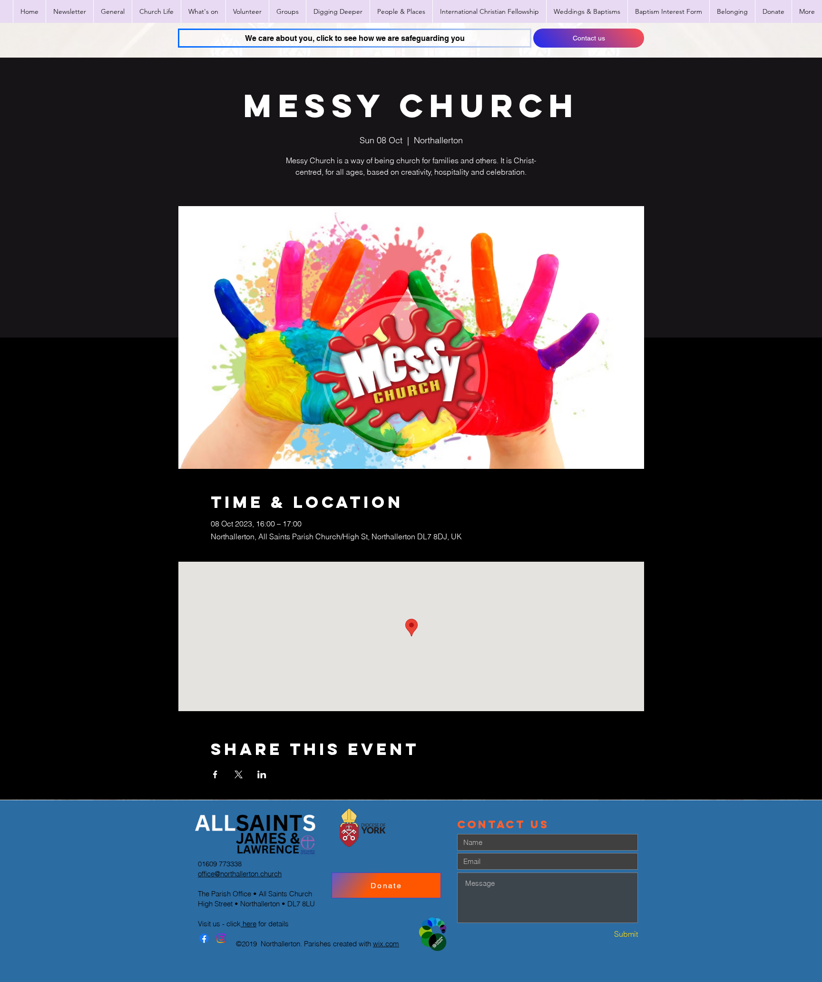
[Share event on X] (238, 774)
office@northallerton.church (240, 873)
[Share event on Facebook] (215, 774)
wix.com (386, 943)
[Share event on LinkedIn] (261, 774)
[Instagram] (221, 938)
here (248, 923)
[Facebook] (204, 938)
